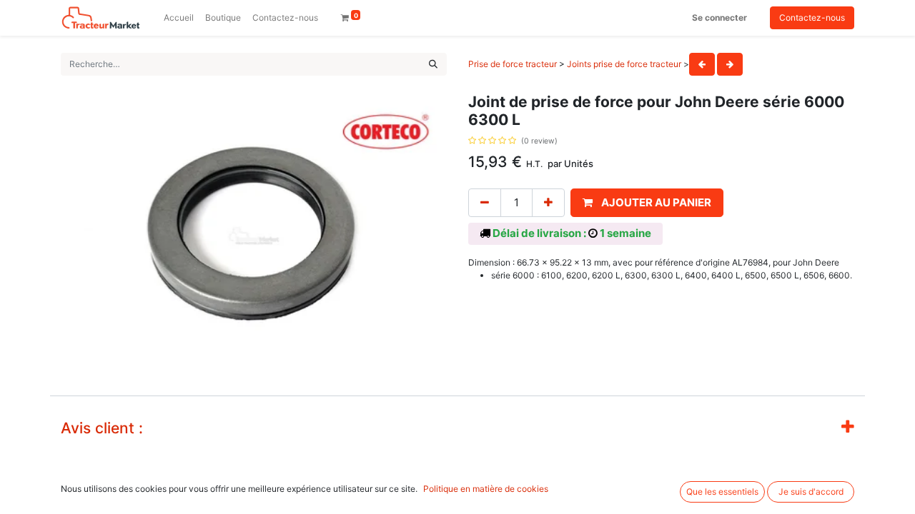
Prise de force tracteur (512, 64)
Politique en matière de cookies (485, 488)
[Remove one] (484, 203)
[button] (646, 203)
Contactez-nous (812, 17)
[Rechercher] (433, 64)
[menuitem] (178, 18)
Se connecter (719, 17)
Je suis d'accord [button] (811, 491)
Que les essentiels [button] (722, 491)
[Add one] (548, 203)
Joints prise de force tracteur (624, 64)
